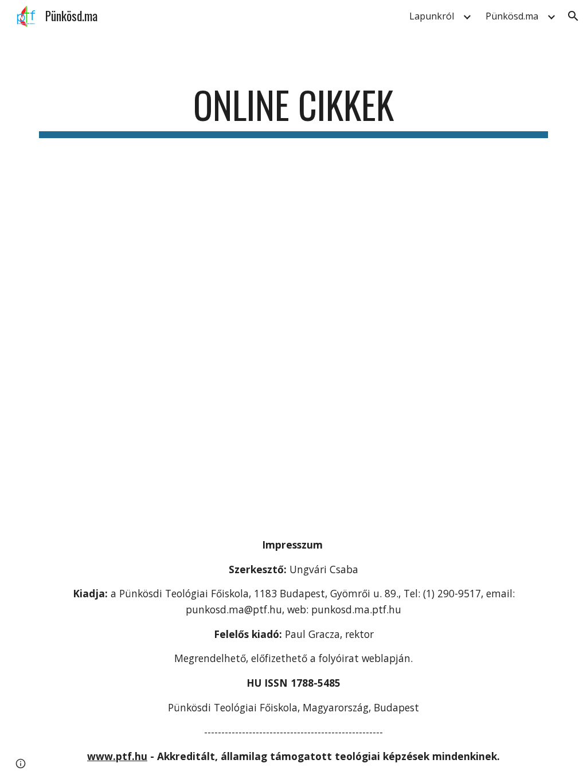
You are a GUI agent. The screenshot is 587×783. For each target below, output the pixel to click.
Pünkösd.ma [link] (512, 16)
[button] (573, 16)
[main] (293, 110)
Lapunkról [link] (431, 16)
